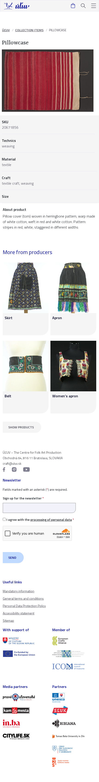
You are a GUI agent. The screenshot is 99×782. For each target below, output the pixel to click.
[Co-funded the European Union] (25, 653)
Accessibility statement (18, 613)
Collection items (29, 30)
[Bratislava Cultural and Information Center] (74, 762)
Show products (21, 427)
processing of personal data (51, 519)
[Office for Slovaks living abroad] (74, 749)
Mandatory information (18, 591)
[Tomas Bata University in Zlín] (74, 736)
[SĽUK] (74, 710)
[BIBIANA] (74, 723)
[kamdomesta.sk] (25, 710)
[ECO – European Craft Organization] (74, 653)
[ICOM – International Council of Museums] (74, 666)
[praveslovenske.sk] (25, 697)
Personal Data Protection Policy (24, 605)
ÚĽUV (6, 30)
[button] (93, 5)
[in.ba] (25, 723)
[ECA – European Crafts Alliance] (74, 640)
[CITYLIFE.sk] (25, 736)
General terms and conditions (23, 598)
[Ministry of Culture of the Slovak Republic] (25, 640)
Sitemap (8, 620)
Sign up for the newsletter (23, 498)
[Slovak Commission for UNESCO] (74, 697)
